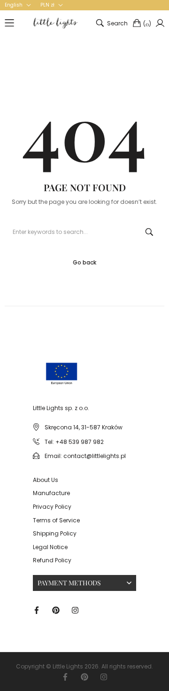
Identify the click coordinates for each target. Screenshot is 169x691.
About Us (45, 480)
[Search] (149, 232)
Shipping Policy (55, 533)
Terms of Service (56, 520)
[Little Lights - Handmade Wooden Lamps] (44, 364)
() (147, 24)
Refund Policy (52, 560)
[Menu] (9, 23)
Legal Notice (50, 547)
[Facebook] (36, 609)
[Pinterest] (56, 609)
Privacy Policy (52, 507)
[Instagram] (75, 609)
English (14, 5)
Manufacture (51, 493)
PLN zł (47, 5)
